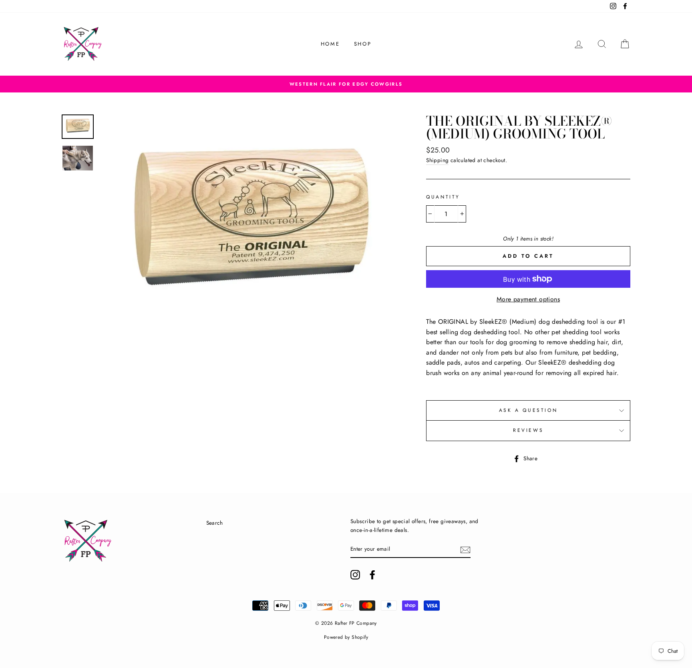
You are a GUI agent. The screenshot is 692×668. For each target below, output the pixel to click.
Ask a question (528, 410)
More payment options (528, 299)
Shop (362, 44)
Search (214, 523)
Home (330, 44)
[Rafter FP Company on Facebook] (372, 575)
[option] (346, 84)
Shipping (437, 160)
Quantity (443, 197)
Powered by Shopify (346, 637)
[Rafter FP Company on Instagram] (355, 575)
